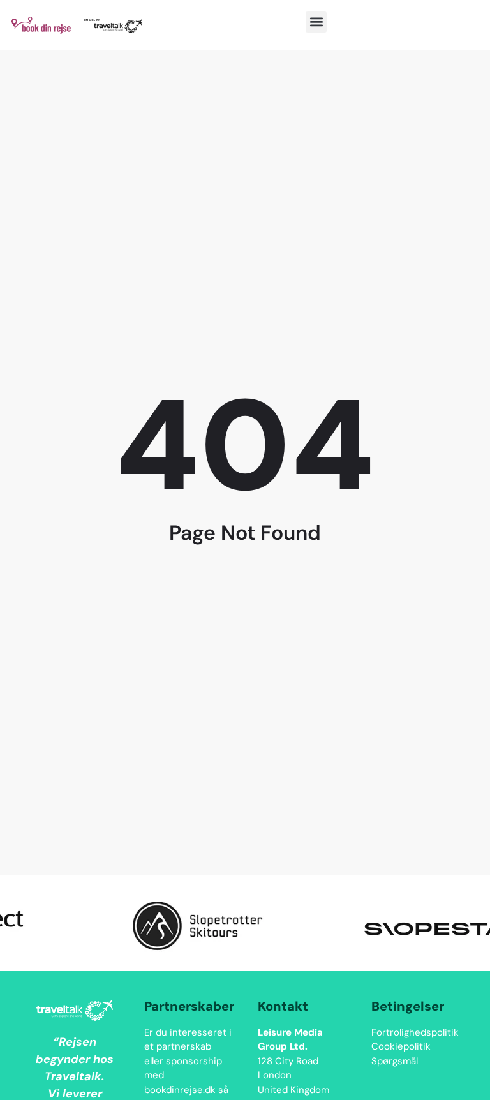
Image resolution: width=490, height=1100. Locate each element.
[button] (316, 22)
